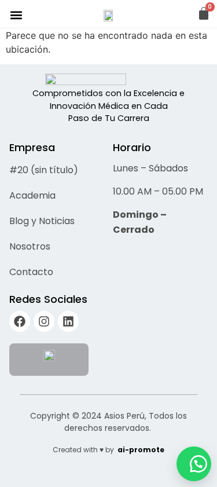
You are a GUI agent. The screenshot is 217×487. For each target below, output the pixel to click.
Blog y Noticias (42, 221)
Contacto (31, 272)
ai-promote (140, 450)
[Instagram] (44, 321)
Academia (32, 195)
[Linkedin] (68, 321)
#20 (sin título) (43, 170)
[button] (15, 14)
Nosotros (29, 246)
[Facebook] (19, 321)
